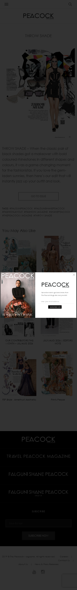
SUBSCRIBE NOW (55, 307)
